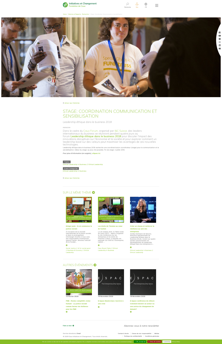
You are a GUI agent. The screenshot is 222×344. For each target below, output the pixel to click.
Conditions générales (152, 336)
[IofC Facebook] (220, 33)
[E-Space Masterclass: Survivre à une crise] (111, 282)
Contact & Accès (123, 333)
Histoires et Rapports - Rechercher (78, 14)
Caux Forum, (91, 130)
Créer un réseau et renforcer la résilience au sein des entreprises (142, 228)
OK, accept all (140, 341)
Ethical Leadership (96, 164)
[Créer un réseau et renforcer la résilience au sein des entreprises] (143, 210)
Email (79, 333)
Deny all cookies (155, 341)
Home (65, 14)
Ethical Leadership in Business (74, 164)
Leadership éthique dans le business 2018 (96, 136)
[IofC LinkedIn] (220, 45)
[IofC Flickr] (220, 39)
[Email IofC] (220, 49)
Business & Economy (75, 250)
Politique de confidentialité (133, 336)
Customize (166, 341)
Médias (156, 333)
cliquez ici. (96, 153)
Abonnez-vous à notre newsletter (141, 325)
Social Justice (71, 248)
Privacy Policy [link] (176, 341)
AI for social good (84, 248)
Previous (62, 221)
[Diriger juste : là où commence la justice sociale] (79, 210)
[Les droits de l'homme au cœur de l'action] (111, 210)
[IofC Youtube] (220, 36)
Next (159, 221)
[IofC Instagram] (220, 42)
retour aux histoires (72, 103)
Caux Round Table (104, 248)
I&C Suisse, (121, 130)
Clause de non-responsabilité (141, 333)
